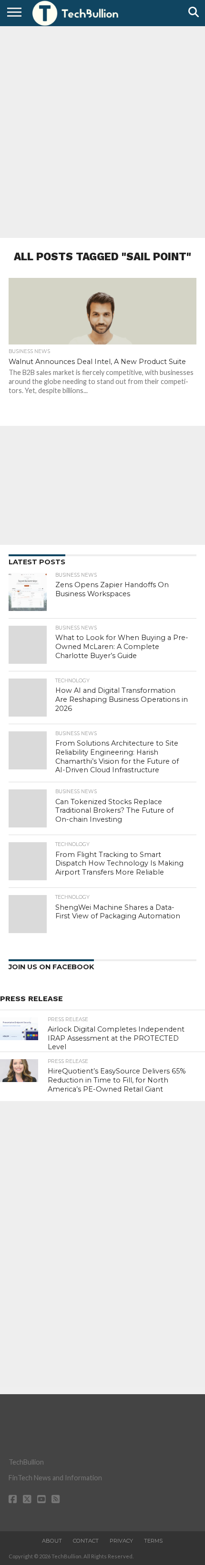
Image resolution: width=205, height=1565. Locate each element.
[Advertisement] (102, 131)
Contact (86, 1540)
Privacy (121, 1540)
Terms (153, 1540)
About (52, 1540)
